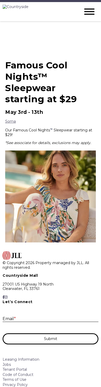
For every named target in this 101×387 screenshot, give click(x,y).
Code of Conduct (18, 374)
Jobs (7, 364)
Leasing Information (21, 359)
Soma (10, 121)
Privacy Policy (15, 384)
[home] (38, 12)
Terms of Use (14, 379)
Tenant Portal (15, 369)
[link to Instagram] (6, 297)
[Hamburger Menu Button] (89, 12)
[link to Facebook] (3, 297)
